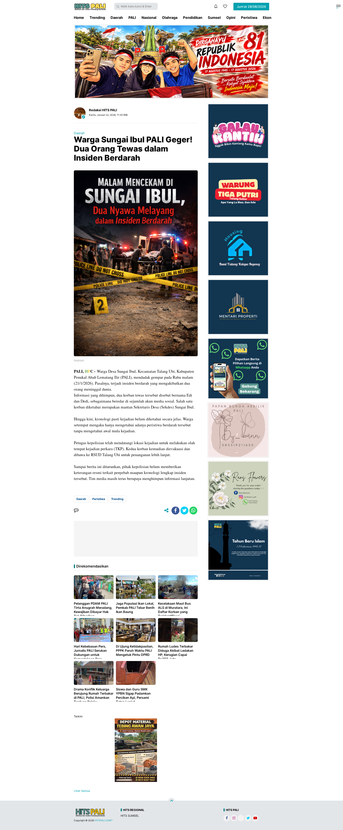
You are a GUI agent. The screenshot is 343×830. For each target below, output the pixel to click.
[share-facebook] (175, 510)
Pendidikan (192, 17)
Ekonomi (270, 17)
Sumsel (214, 17)
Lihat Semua (82, 790)
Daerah (117, 17)
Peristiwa (249, 17)
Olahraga (169, 17)
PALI (132, 17)
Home (79, 17)
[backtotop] (171, 801)
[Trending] (225, 6)
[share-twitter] (184, 510)
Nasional (149, 17)
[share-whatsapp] (193, 510)
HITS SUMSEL (130, 815)
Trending (97, 17)
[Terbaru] (216, 6)
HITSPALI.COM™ (103, 820)
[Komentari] (76, 510)
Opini (230, 17)
